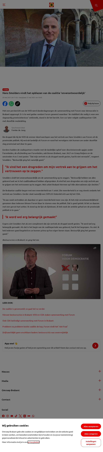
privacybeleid (33, 442)
